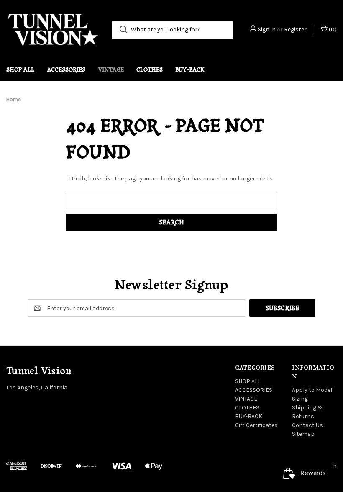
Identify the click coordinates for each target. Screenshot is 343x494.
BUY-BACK (190, 69)
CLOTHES (149, 69)
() (332, 29)
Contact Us (307, 425)
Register (295, 29)
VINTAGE (111, 69)
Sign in (267, 29)
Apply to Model (312, 390)
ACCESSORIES (66, 69)
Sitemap (303, 433)
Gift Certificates (256, 425)
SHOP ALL (20, 69)
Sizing (300, 398)
